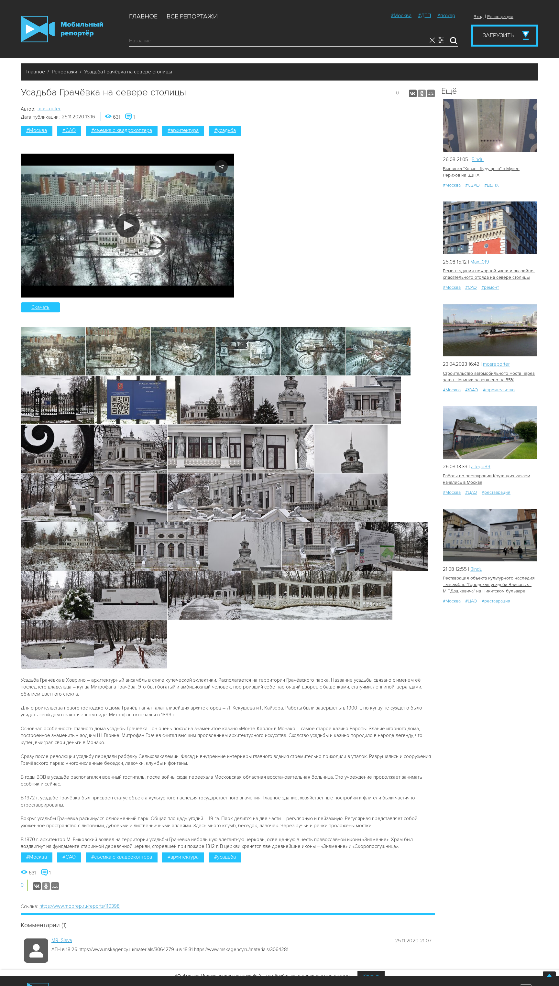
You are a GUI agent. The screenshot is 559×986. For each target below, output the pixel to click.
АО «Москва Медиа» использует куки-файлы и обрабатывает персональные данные (262, 976)
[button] (127, 225)
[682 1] (490, 330)
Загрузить (498, 35)
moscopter (49, 109)
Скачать (40, 307)
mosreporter (496, 364)
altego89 (480, 467)
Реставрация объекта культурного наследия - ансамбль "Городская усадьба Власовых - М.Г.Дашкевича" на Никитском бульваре (489, 584)
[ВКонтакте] (413, 93)
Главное (143, 16)
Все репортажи (192, 16)
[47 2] (490, 227)
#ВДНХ (491, 185)
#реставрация (496, 492)
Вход (479, 16)
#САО (69, 130)
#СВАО (472, 185)
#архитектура (183, 130)
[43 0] (490, 535)
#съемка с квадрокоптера (121, 130)
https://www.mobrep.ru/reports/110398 (79, 906)
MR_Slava (61, 940)
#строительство (499, 390)
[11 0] (490, 125)
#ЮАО (471, 390)
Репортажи (64, 72)
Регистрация (500, 16)
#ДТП (424, 15)
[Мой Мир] (431, 93)
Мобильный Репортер (62, 29)
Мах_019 (479, 262)
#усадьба (225, 130)
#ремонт (490, 287)
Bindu (478, 159)
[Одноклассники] (422, 93)
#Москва (401, 15)
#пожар (446, 15)
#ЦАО (471, 492)
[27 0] (490, 432)
